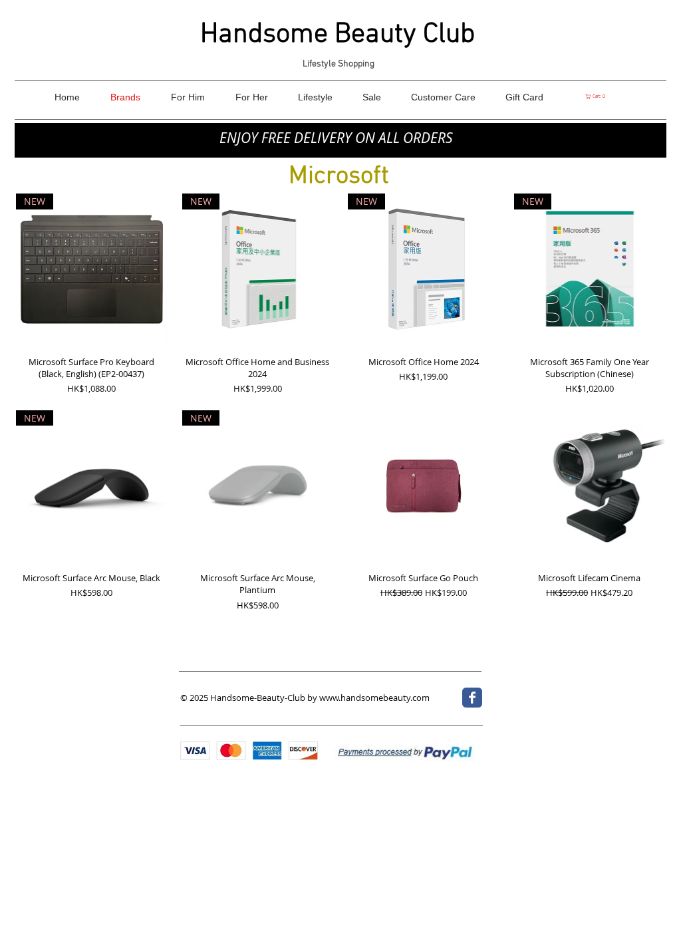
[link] (596, 96)
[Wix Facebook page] (472, 698)
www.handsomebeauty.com (374, 698)
